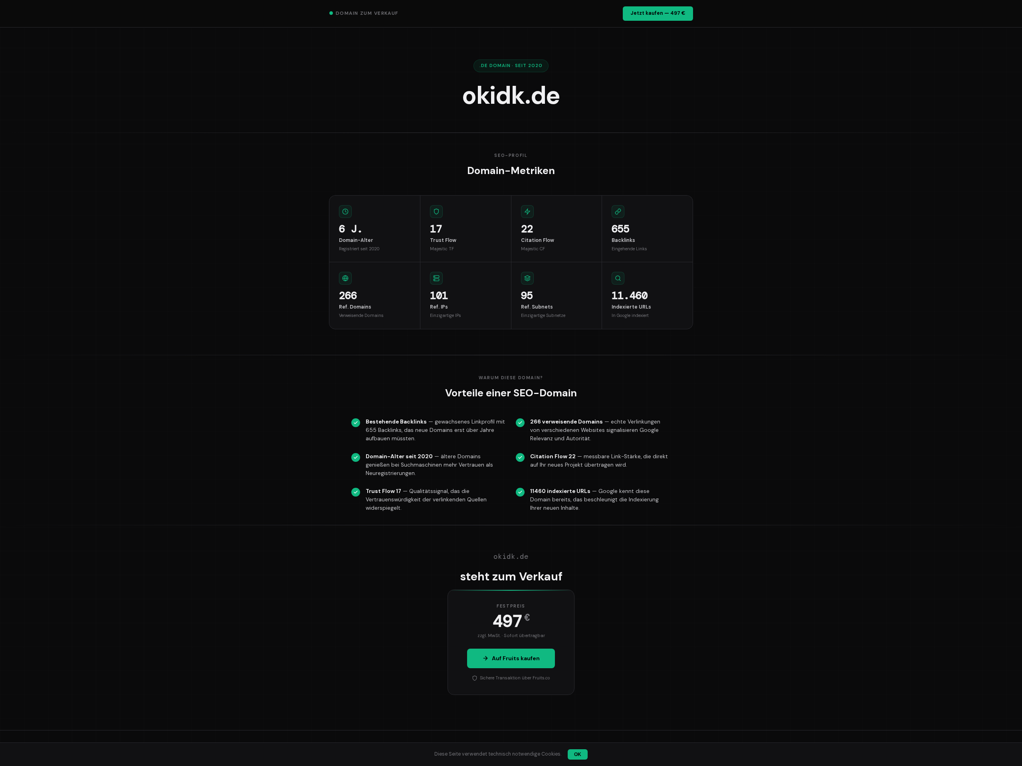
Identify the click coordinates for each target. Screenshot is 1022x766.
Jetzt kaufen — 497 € (657, 13)
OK (577, 754)
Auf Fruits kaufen (516, 658)
